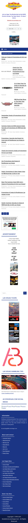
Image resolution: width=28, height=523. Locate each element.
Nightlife (3, 62)
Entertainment (19, 61)
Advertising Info (6, 440)
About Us (5, 446)
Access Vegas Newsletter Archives (11, 479)
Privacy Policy (6, 453)
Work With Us (6, 444)
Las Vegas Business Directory (9, 477)
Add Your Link (6, 442)
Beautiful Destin (6, 510)
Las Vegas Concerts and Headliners (11, 466)
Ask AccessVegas (7, 486)
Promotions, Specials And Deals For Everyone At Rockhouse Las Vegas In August (12, 140)
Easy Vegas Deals (7, 483)
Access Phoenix (6, 506)
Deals (11, 61)
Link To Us (5, 449)
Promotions (8, 62)
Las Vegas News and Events (9, 469)
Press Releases (6, 451)
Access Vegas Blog (7, 481)
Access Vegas (6, 464)
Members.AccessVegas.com (14, 20)
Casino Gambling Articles (7, 393)
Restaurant (13, 62)
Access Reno (6, 503)
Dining (14, 61)
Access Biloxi (6, 501)
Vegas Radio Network (8, 475)
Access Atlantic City (7, 499)
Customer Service (7, 438)
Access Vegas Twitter (8, 471)
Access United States (8, 497)
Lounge (23, 61)
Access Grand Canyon (8, 508)
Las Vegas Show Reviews (9, 473)
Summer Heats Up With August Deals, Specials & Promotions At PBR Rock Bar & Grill (13, 128)
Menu (5, 49)
